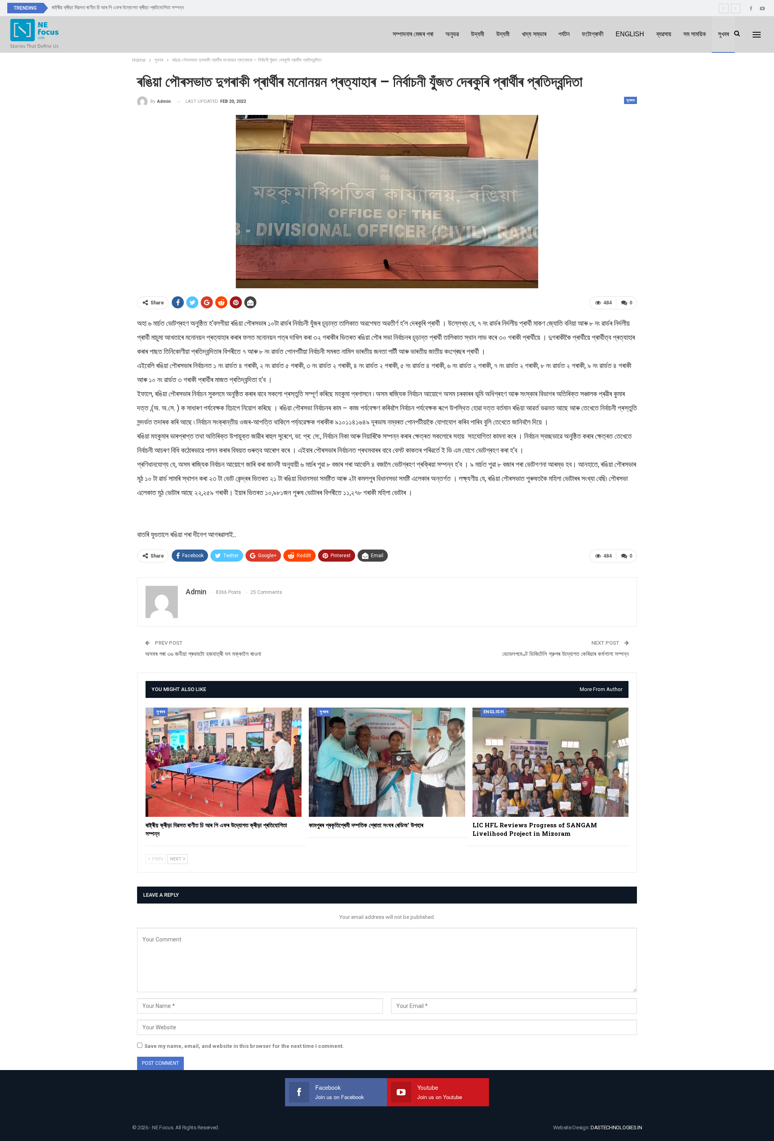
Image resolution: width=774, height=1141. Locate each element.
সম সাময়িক (694, 34)
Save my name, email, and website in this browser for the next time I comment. (244, 1046)
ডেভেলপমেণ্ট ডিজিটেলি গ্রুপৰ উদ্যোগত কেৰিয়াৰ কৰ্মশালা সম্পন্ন (565, 654)
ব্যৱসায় (663, 34)
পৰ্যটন (564, 34)
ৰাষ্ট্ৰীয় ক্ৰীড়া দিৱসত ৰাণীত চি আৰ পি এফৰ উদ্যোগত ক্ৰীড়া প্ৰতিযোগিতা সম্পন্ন (118, 7)
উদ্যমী (477, 34)
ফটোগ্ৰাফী (592, 34)
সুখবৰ (723, 34)
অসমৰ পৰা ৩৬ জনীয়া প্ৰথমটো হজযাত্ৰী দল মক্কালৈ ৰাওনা (203, 654)
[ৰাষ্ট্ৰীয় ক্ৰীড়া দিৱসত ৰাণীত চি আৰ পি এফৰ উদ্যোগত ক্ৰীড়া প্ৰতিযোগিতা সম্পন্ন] (224, 762)
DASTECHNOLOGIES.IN (616, 1127)
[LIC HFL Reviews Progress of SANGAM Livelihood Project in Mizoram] (550, 762)
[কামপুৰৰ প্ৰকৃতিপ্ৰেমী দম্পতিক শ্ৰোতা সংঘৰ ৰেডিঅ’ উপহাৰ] (387, 762)
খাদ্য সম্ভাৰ (534, 34)
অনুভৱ (452, 34)
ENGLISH (630, 34)
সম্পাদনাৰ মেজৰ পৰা (413, 34)
